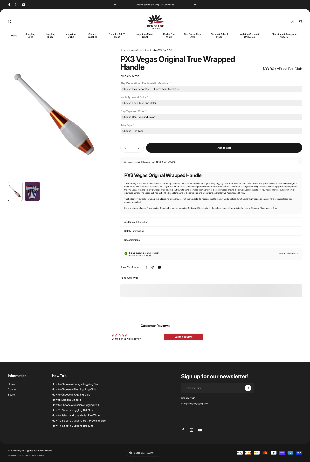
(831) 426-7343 (188, 398)
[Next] (195, 4)
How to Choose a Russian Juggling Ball (75, 405)
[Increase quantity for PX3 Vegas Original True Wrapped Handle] (139, 147)
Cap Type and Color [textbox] (134, 111)
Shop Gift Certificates (164, 4)
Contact (12, 389)
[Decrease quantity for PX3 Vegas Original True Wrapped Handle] (124, 147)
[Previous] (114, 4)
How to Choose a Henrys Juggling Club (75, 384)
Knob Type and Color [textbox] (134, 97)
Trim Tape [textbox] (127, 125)
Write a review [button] (184, 336)
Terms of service (38, 455)
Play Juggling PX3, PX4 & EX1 (158, 50)
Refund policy (25, 455)
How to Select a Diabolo (66, 399)
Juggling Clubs (135, 50)
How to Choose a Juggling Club (71, 394)
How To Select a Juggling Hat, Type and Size (79, 420)
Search (12, 394)
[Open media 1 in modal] (57, 114)
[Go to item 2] (32, 191)
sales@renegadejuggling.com (194, 403)
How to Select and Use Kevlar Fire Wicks (76, 415)
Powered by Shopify (43, 450)
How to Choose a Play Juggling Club (260, 208)
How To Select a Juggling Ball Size (72, 410)
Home (123, 50)
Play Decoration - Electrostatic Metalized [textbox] (146, 83)
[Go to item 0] (15, 191)
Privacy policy (13, 455)
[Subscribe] (248, 388)
